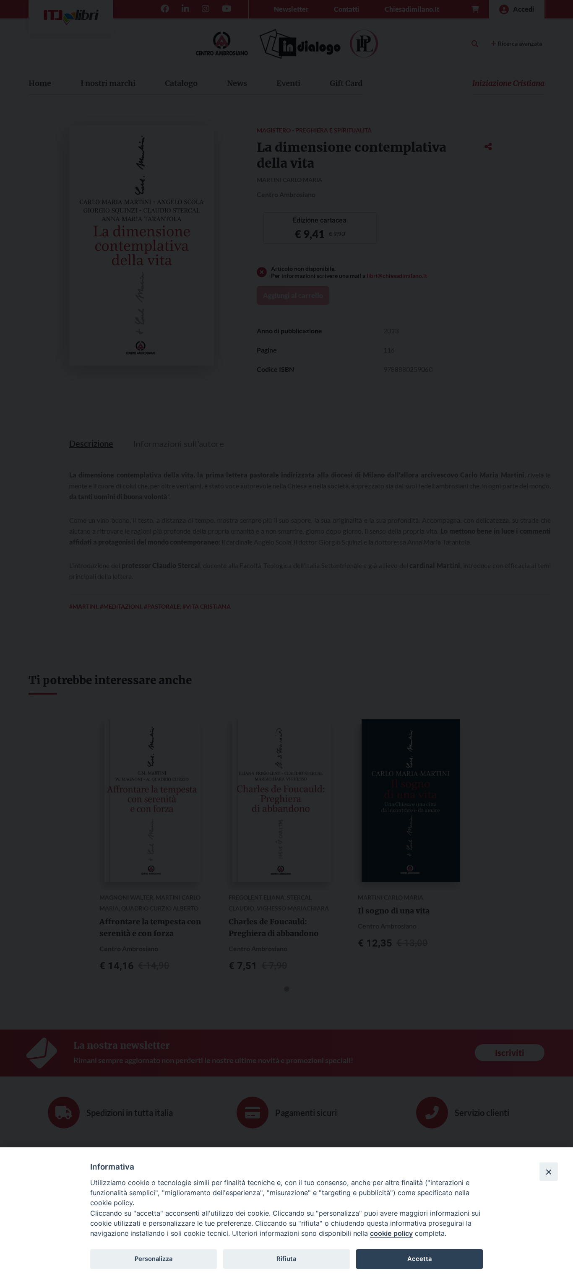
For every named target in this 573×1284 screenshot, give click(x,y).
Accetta (419, 1259)
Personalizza (153, 1259)
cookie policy (391, 1233)
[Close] (548, 1171)
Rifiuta (286, 1259)
